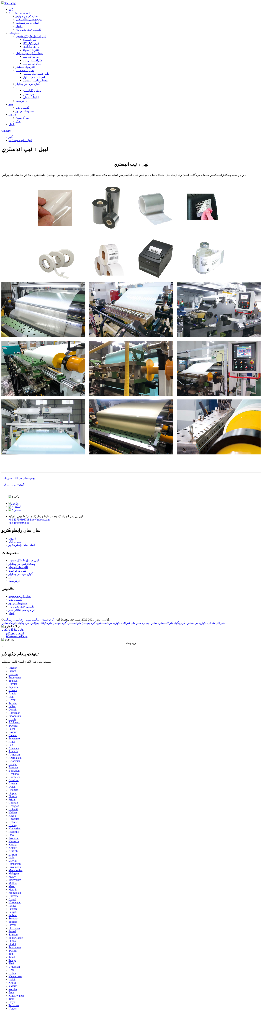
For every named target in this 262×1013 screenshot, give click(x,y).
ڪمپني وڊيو (22, 107)
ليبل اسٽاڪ (29, 39)
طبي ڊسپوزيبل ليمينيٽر (36, 73)
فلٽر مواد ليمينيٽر (25, 66)
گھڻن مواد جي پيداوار (28, 83)
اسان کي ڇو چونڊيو (27, 15)
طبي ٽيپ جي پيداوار (34, 77)
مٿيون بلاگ (15, 541)
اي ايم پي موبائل (13, 619)
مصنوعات (14, 32)
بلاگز (18, 121)
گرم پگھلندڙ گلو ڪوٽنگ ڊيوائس (49, 622)
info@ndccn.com (40, 519)
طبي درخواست (25, 70)
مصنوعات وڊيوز (25, 110)
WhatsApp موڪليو (16, 636)
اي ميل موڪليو (15, 633)
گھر (11, 9)
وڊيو (11, 104)
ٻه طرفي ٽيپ (31, 56)
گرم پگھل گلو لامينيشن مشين (167, 622)
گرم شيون (48, 619)
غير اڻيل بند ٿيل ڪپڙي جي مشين (206, 622)
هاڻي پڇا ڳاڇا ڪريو (12, 629)
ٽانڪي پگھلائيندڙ (32, 90)
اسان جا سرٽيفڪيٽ (27, 22)
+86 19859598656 (19, 522)
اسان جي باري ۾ (19, 12)
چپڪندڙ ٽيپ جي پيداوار (29, 53)
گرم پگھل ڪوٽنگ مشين (15, 622)
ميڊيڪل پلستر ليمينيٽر (36, 80)
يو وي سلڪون (31, 46)
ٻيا (17, 87)
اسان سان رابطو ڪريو (22, 544)
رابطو (12, 124)
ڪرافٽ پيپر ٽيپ (32, 60)
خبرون (12, 114)
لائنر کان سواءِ (31, 49)
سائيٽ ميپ (32, 619)
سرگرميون (22, 117)
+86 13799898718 (19, 519)
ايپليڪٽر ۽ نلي (31, 97)
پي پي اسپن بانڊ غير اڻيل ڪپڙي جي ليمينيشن (123, 622)
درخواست (21, 100)
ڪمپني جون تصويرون (28, 29)
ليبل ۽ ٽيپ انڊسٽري (20, 140)
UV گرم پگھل (31, 43)
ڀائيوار (19, 26)
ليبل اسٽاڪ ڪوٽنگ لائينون (31, 36)
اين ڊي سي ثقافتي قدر (29, 19)
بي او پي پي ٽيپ (32, 63)
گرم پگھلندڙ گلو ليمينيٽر (82, 622)
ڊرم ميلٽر (28, 94)
